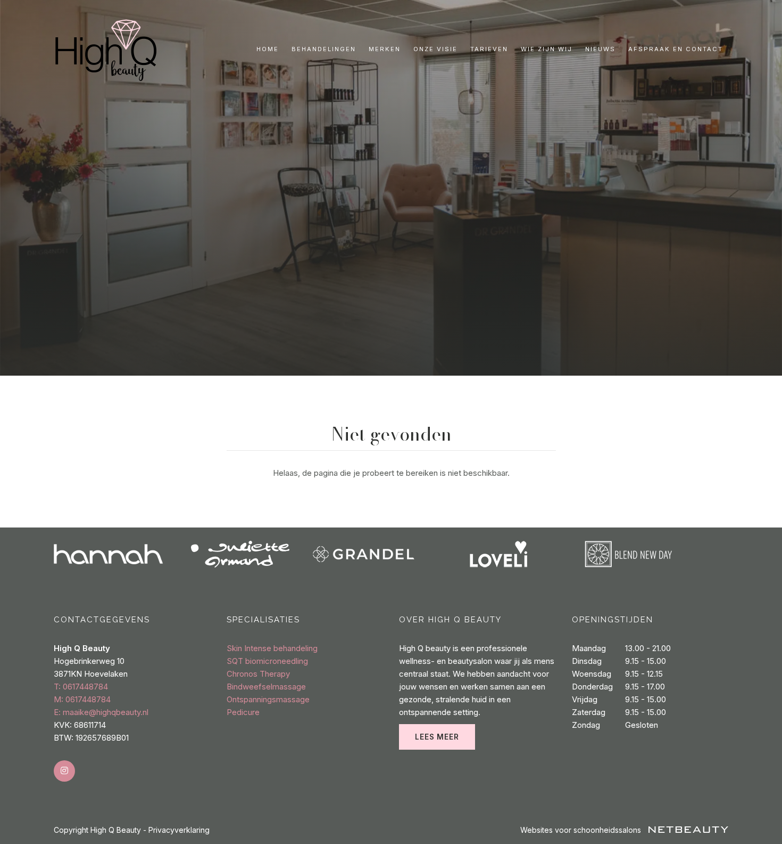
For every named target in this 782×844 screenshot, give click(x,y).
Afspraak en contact (675, 49)
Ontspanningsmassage (268, 699)
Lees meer (437, 737)
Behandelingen (324, 49)
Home (267, 49)
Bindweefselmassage (266, 686)
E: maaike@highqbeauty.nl (101, 712)
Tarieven (489, 49)
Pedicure (243, 712)
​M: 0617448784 (82, 699)
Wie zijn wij (546, 49)
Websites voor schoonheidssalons (581, 829)
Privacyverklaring (179, 829)
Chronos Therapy (258, 674)
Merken (385, 49)
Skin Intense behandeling (272, 648)
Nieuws (600, 49)
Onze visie (435, 49)
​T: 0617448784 (81, 686)
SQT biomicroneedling (267, 661)
